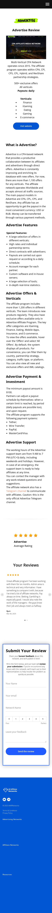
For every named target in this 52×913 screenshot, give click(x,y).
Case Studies (7, 886)
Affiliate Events (8, 890)
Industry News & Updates (12, 882)
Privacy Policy (8, 813)
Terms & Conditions (10, 810)
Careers (5, 898)
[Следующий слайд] (49, 594)
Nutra (5, 849)
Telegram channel (16, 491)
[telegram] (8, 799)
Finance (5, 853)
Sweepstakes (7, 857)
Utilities (5, 860)
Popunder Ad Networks (11, 831)
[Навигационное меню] (47, 4)
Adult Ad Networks (9, 839)
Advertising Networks (12, 819)
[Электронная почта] (4, 799)
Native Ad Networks (10, 835)
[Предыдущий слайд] (2, 594)
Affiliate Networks (11, 845)
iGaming (6, 864)
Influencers (7, 894)
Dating (5, 868)
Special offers (8, 878)
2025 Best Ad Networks (11, 823)
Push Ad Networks (9, 827)
